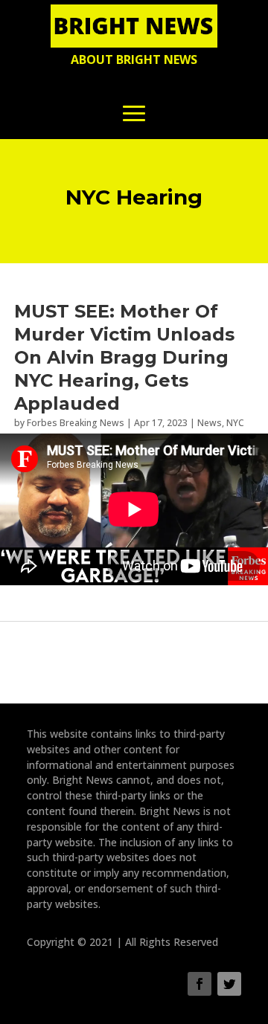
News (209, 422)
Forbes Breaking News (75, 422)
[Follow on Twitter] (229, 984)
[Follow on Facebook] (199, 984)
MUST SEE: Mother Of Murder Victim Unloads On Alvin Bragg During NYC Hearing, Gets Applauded (124, 357)
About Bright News (134, 59)
